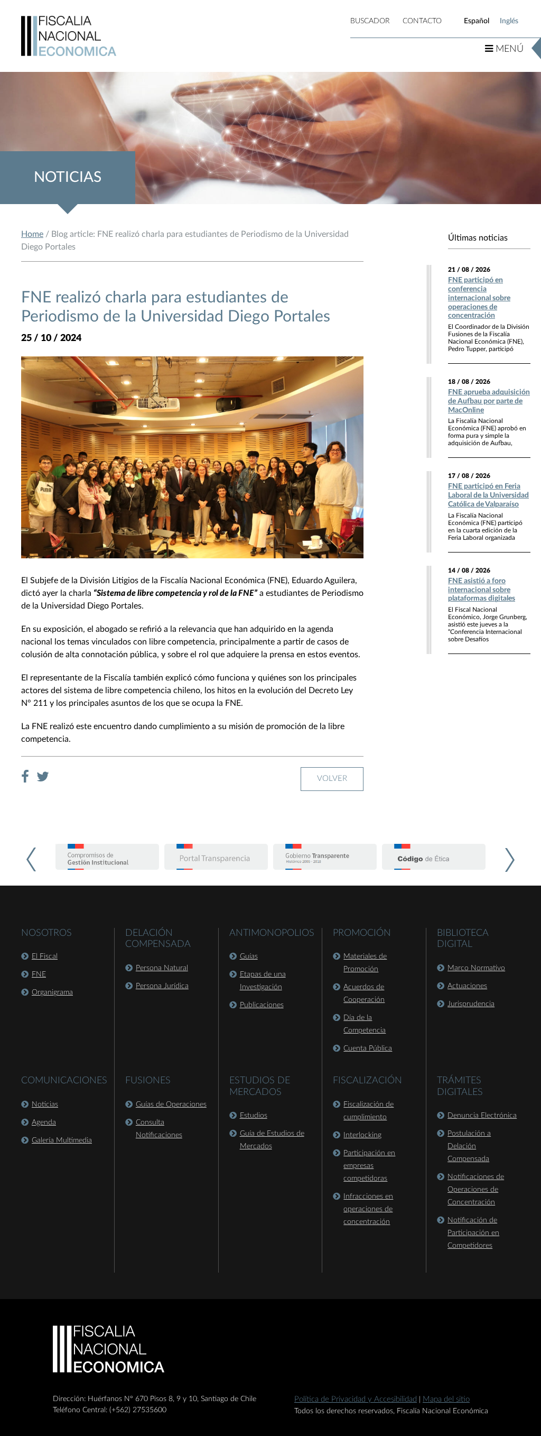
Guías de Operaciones (171, 1104)
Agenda (44, 1122)
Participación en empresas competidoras (369, 1165)
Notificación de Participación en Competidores (473, 1233)
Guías (249, 956)
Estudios (253, 1115)
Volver (332, 779)
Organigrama (52, 992)
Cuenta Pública (367, 1048)
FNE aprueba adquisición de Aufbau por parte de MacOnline (489, 401)
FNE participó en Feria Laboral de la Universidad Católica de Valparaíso (488, 495)
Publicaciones (262, 1005)
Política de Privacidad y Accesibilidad (355, 1399)
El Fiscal (45, 956)
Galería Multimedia (62, 1140)
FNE (39, 974)
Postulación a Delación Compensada (469, 1146)
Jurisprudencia (471, 1004)
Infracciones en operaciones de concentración (368, 1209)
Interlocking (362, 1135)
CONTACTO (422, 21)
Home (32, 234)
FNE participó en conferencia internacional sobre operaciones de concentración (479, 298)
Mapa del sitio (446, 1399)
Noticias (45, 1104)
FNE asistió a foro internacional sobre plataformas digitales (481, 590)
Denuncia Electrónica (482, 1115)
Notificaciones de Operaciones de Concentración (475, 1189)
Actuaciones (467, 986)
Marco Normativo (476, 968)
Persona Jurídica (162, 986)
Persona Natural (162, 968)
